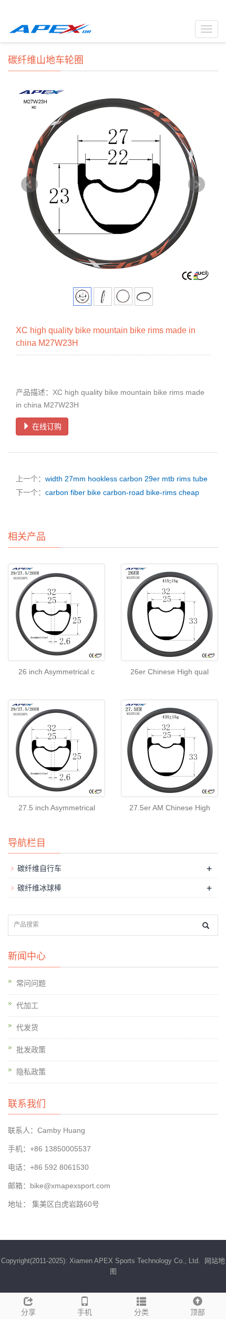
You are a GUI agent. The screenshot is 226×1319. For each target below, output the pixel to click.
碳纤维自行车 (39, 868)
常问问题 (31, 983)
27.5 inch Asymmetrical (56, 807)
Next (196, 184)
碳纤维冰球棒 (39, 888)
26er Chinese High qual (169, 671)
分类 (141, 1312)
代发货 (27, 1027)
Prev (29, 184)
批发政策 (31, 1049)
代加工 (27, 1005)
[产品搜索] (206, 925)
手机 (84, 1312)
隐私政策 (31, 1072)
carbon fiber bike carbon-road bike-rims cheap (122, 492)
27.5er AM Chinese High (169, 807)
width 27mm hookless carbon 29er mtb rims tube (126, 478)
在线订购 (45, 426)
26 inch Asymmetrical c (56, 671)
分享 (28, 1312)
